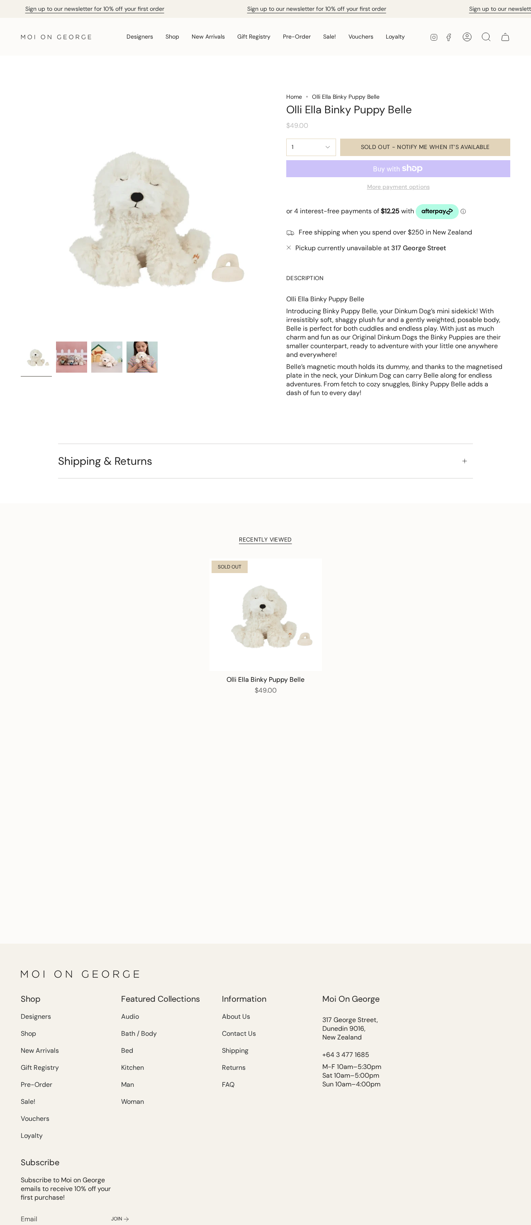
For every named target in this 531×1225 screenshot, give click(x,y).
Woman (132, 1101)
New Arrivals (40, 1050)
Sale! (28, 1101)
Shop (28, 1033)
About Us (236, 1016)
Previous (20, 215)
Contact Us (239, 1033)
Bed (127, 1050)
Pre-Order (36, 1084)
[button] (139, 36)
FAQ (228, 1084)
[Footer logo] (81, 974)
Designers (36, 1016)
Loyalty (32, 1135)
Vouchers (35, 1118)
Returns (234, 1067)
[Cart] (505, 37)
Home (294, 96)
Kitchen (132, 1067)
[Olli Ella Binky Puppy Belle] (265, 615)
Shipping (235, 1050)
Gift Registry (40, 1067)
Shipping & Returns (105, 461)
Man (127, 1084)
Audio (130, 1016)
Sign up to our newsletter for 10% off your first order (94, 8)
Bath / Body (139, 1033)
